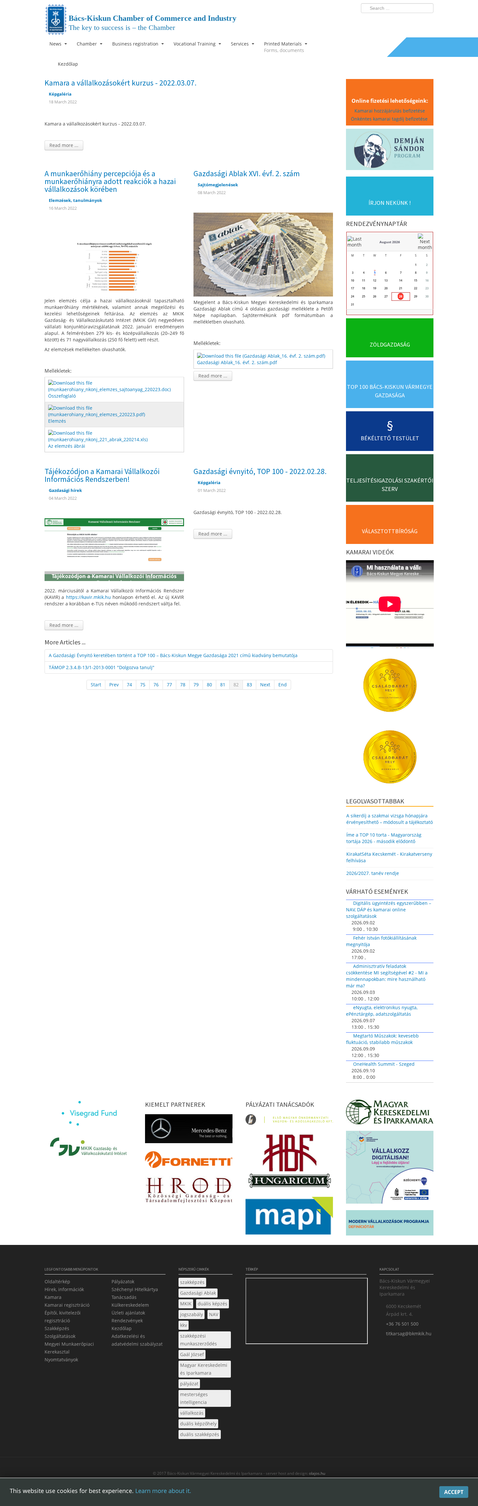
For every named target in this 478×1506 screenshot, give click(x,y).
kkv (183, 1325)
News (56, 44)
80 (209, 684)
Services (240, 44)
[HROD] (188, 1191)
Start (96, 684)
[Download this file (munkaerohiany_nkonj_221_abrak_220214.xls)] (115, 436)
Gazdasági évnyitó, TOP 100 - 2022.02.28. (259, 471)
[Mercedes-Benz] (188, 1131)
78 (182, 684)
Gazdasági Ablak (198, 1293)
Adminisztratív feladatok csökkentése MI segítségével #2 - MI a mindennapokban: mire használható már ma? (387, 976)
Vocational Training (195, 44)
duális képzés (212, 1304)
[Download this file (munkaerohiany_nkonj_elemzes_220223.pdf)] (115, 411)
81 (222, 684)
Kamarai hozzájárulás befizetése (389, 111)
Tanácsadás (124, 1297)
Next (265, 684)
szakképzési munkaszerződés (198, 1340)
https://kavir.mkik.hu (88, 597)
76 (156, 684)
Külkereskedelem (130, 1305)
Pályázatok (123, 1281)
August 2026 (389, 242)
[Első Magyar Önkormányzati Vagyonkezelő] (289, 1121)
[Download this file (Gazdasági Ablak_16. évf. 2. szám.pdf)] (261, 355)
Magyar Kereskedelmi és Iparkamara (203, 1369)
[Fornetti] (188, 1161)
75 (142, 684)
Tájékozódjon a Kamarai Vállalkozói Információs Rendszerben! (102, 475)
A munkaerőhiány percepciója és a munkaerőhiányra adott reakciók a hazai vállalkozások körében (110, 181)
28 (400, 296)
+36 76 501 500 (402, 1324)
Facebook (390, 21)
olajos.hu (316, 1473)
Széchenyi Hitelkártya (135, 1289)
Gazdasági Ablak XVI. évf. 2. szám (246, 173)
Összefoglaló (62, 396)
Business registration (136, 44)
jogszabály (191, 1314)
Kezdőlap (122, 1328)
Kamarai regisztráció (67, 1305)
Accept (453, 1492)
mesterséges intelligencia (194, 1398)
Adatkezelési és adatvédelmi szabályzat (137, 1340)
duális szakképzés (199, 1434)
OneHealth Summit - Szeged (384, 1064)
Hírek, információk (64, 1289)
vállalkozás (192, 1413)
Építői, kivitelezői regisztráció (63, 1317)
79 (196, 684)
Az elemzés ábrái (66, 446)
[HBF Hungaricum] (289, 1162)
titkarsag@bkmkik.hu (409, 1333)
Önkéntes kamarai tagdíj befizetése (390, 119)
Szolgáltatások (60, 1336)
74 (129, 684)
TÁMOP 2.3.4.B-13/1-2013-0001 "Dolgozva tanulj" (101, 667)
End (282, 684)
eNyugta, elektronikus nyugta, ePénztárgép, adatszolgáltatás (382, 1010)
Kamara (53, 1297)
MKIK (186, 1304)
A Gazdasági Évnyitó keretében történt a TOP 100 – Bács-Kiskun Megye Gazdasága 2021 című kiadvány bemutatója (173, 655)
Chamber (87, 44)
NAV (213, 1314)
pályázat (189, 1383)
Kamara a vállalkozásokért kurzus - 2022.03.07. (120, 83)
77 (169, 684)
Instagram (414, 21)
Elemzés (57, 421)
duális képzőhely (198, 1423)
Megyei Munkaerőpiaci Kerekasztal (69, 1348)
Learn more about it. (163, 1491)
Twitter (402, 21)
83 (249, 684)
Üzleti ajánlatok (128, 1313)
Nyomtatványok (61, 1359)
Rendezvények (127, 1320)
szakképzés (192, 1282)
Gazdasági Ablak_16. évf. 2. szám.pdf (237, 362)
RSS (426, 21)
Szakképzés (57, 1328)
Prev (114, 684)
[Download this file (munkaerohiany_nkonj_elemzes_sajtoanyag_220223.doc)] (115, 386)
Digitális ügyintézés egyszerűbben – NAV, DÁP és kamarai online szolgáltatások (388, 909)
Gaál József (192, 1354)
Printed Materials (284, 47)
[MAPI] (289, 1217)
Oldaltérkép (57, 1281)
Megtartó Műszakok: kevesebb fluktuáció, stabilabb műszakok (382, 1039)
